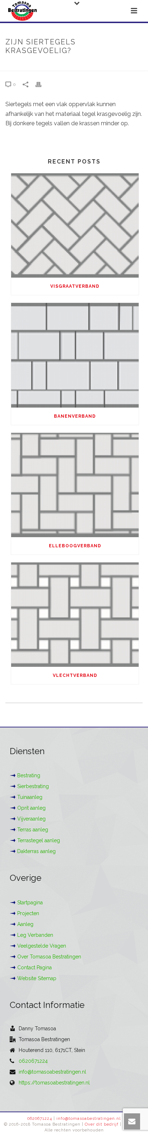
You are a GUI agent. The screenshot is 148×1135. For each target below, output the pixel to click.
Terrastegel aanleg (38, 840)
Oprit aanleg (31, 808)
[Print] (42, 84)
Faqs (43, 66)
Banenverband (75, 416)
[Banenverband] (75, 355)
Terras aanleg (32, 829)
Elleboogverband (75, 545)
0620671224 (33, 1061)
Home (25, 66)
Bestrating (28, 775)
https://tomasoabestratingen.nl (54, 1083)
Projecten (28, 913)
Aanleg (25, 924)
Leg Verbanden (35, 935)
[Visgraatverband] (75, 225)
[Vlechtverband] (75, 614)
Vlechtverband (75, 675)
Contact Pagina (34, 967)
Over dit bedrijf (102, 1124)
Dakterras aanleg (36, 851)
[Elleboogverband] (75, 485)
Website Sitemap (36, 978)
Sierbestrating (33, 786)
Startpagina (30, 902)
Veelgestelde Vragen (41, 946)
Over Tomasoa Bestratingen (49, 957)
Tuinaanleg (29, 797)
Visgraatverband (75, 286)
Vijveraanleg (31, 819)
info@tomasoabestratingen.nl (52, 1072)
